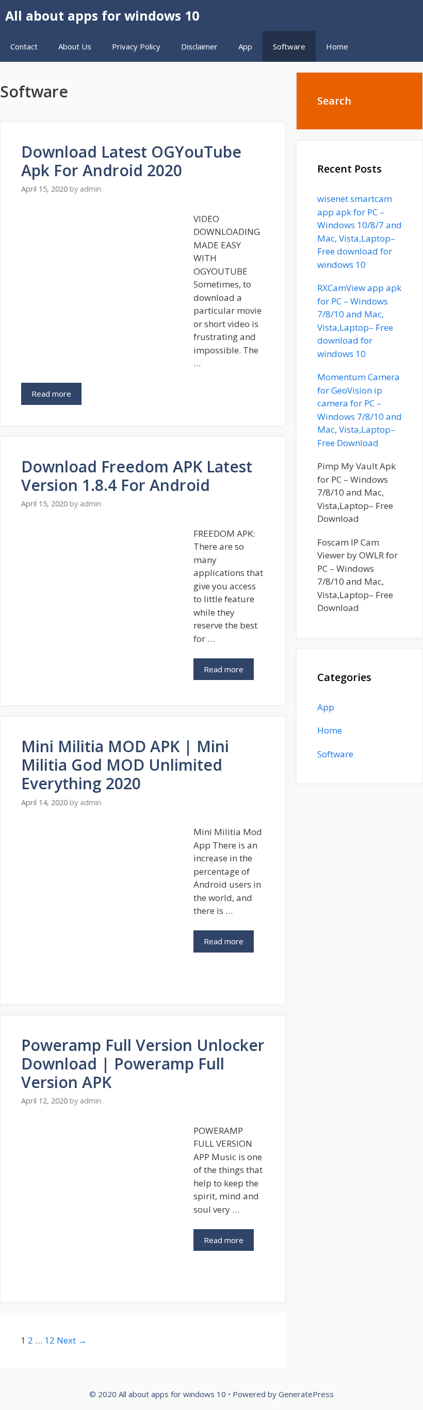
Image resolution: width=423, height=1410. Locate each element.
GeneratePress (306, 1394)
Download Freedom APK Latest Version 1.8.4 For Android (136, 476)
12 (49, 1340)
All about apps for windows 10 (102, 15)
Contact (24, 46)
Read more (56, 396)
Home (337, 46)
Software (289, 46)
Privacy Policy (136, 46)
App (245, 46)
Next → (72, 1340)
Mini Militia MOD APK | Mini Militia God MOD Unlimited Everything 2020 (125, 765)
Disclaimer (199, 46)
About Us (74, 46)
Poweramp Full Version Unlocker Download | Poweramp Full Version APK (143, 1063)
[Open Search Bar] (374, 46)
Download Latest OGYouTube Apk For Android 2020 (131, 161)
